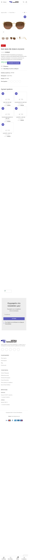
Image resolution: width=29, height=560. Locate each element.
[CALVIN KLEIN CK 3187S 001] (20, 143)
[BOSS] (8, 421)
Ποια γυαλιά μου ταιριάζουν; (7, 512)
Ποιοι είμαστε (4, 488)
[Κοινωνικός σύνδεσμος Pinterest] (14, 81)
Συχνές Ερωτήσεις (5, 510)
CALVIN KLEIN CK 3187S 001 (21, 195)
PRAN (9, 546)
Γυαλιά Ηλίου (12, 12)
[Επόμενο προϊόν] (26, 12)
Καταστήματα (4, 490)
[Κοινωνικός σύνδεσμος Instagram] (10, 479)
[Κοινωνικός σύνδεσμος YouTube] (14, 479)
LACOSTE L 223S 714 (7, 411)
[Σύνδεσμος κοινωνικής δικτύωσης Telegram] (20, 81)
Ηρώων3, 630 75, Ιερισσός (6, 525)
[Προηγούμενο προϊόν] (23, 12)
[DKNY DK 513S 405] (7, 143)
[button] (6, 192)
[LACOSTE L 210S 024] (20, 250)
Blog (2, 493)
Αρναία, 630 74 (4, 532)
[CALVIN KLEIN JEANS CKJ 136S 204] (7, 250)
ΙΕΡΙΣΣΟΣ (3, 522)
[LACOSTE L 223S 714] (7, 359)
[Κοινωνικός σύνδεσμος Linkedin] (17, 81)
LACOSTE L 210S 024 (20, 302)
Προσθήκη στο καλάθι (13, 62)
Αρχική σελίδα (4, 12)
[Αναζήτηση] (23, 2)
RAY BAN (7, 78)
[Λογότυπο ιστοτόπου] (14, 2)
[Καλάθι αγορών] (26, 2)
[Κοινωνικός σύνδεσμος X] (12, 81)
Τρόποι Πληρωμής (5, 503)
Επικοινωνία (3, 495)
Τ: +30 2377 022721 (5, 527)
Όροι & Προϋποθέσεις (5, 515)
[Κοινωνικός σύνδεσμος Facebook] (9, 81)
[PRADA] (20, 421)
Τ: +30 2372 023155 (5, 535)
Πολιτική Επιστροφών (5, 508)
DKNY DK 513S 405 (7, 195)
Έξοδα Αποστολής (5, 505)
